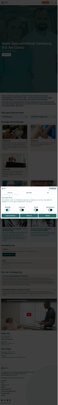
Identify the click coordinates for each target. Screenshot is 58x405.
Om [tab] (48, 192)
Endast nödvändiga (10, 215)
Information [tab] (29, 192)
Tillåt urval (29, 215)
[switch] (22, 210)
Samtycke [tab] (10, 192)
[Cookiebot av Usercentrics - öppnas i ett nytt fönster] (50, 188)
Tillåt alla (47, 215)
